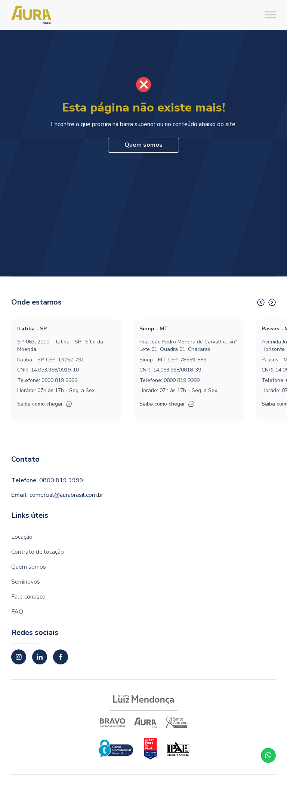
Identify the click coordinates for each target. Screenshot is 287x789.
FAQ (17, 612)
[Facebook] (60, 656)
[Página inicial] (31, 15)
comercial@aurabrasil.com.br (66, 495)
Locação (22, 537)
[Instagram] (18, 656)
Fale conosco (28, 597)
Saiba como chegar (40, 403)
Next (272, 302)
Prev (261, 302)
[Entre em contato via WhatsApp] (268, 755)
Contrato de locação (37, 552)
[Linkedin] (39, 656)
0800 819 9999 (59, 380)
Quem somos (143, 145)
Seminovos (25, 582)
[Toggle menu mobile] (270, 15)
